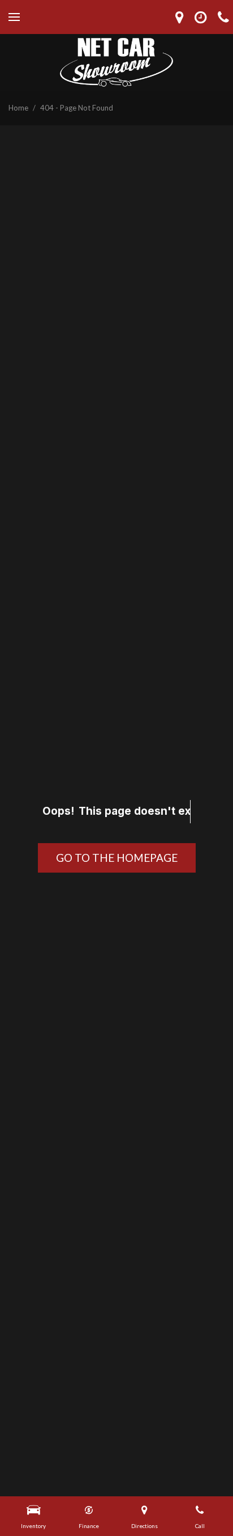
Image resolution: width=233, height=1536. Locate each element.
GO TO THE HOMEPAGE (117, 857)
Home (19, 107)
